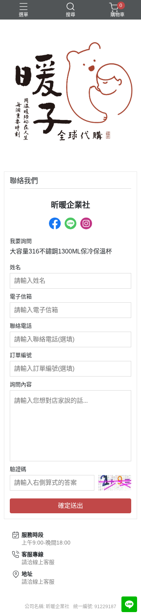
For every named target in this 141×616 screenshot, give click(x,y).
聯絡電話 (21, 326)
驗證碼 (18, 469)
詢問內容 (21, 384)
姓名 (15, 267)
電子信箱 (21, 296)
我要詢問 (21, 241)
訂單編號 (21, 355)
